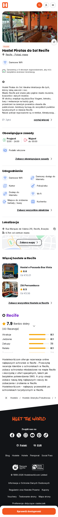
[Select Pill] (39, 5)
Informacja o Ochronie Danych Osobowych (29, 483)
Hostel (6, 46)
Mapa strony (45, 496)
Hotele (25, 455)
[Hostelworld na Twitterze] (19, 435)
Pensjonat (34, 455)
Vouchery (12, 496)
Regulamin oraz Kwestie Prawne (24, 490)
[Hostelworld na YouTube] (32, 435)
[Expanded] (6, 397)
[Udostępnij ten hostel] (54, 42)
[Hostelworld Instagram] (25, 435)
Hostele (15, 455)
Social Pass (47, 455)
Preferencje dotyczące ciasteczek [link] (28, 503)
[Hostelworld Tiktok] (46, 435)
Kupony (45, 490)
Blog (7, 455)
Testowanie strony (27, 496)
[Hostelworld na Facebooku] (12, 435)
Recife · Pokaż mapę (17, 54)
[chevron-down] (34, 326)
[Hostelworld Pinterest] (39, 435)
